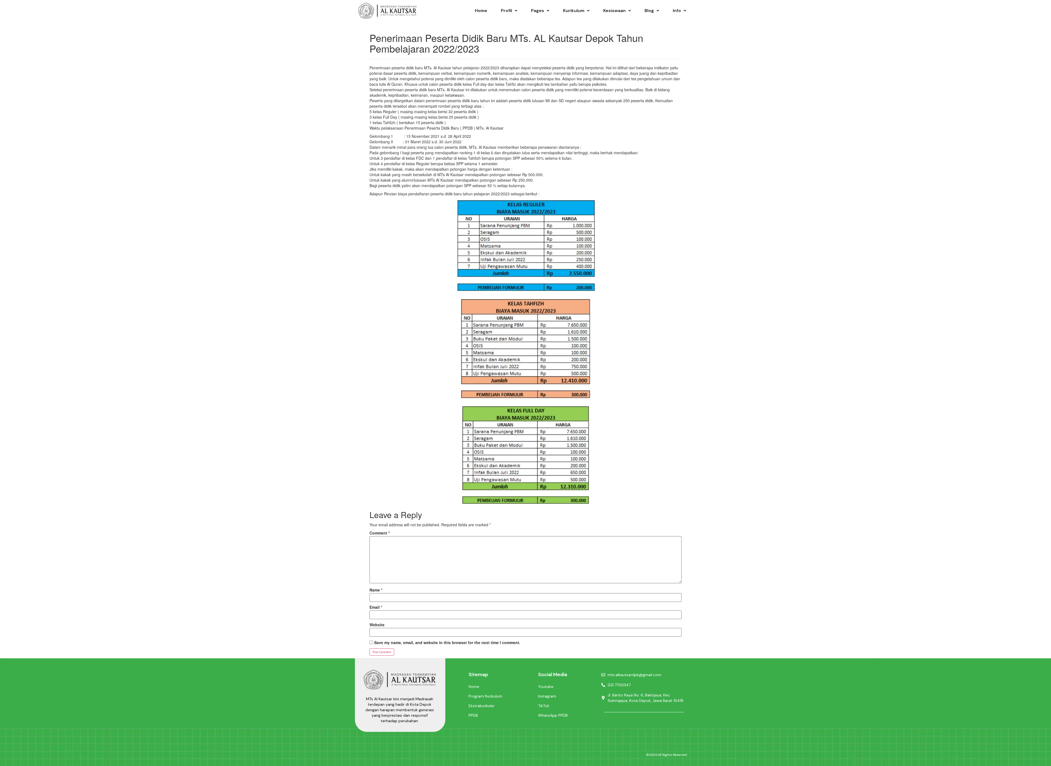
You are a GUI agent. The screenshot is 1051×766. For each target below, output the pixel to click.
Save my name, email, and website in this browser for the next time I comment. (447, 642)
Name (375, 590)
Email (375, 607)
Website (377, 625)
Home (481, 10)
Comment (379, 533)
